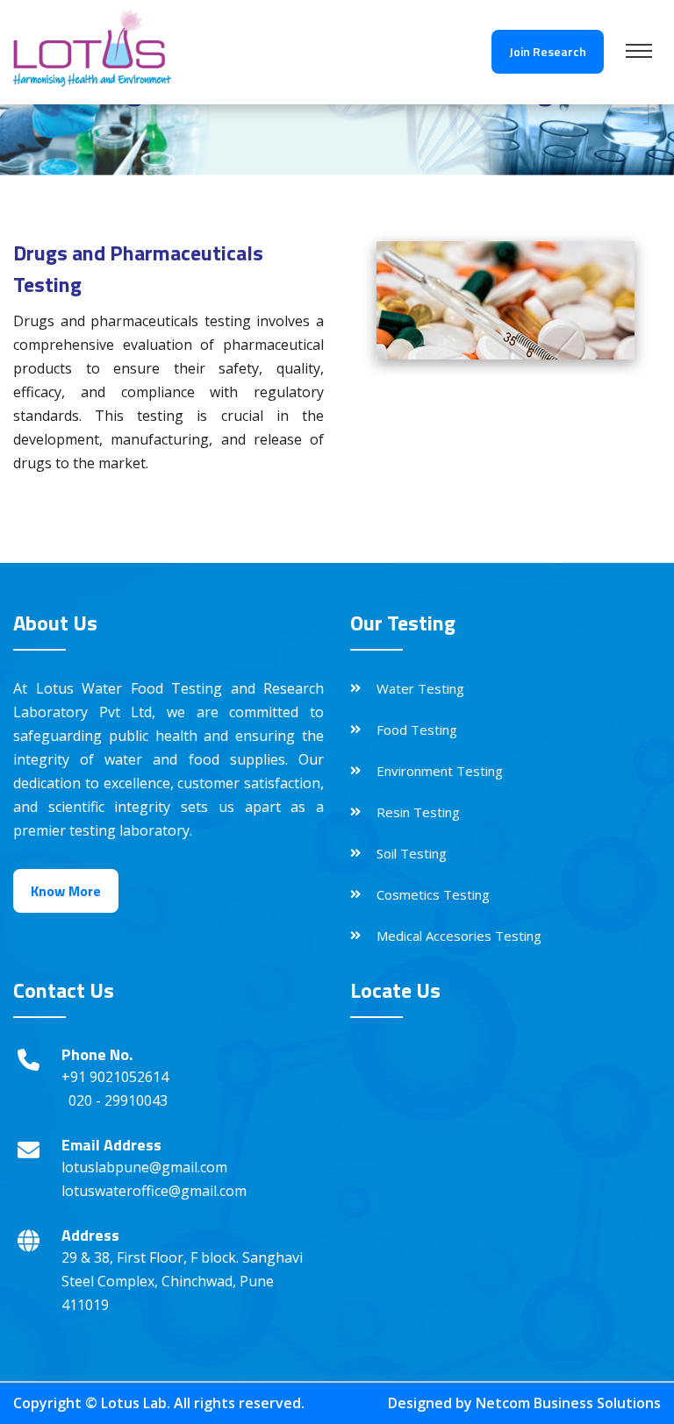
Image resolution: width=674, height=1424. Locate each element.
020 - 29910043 (118, 1100)
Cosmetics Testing (433, 894)
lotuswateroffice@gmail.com (154, 1190)
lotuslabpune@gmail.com (144, 1167)
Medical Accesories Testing (458, 935)
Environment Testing (439, 771)
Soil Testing (411, 853)
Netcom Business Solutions (568, 1403)
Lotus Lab (134, 1403)
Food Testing (416, 729)
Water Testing (420, 688)
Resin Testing (418, 812)
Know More (66, 890)
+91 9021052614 (114, 1076)
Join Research (547, 51)
